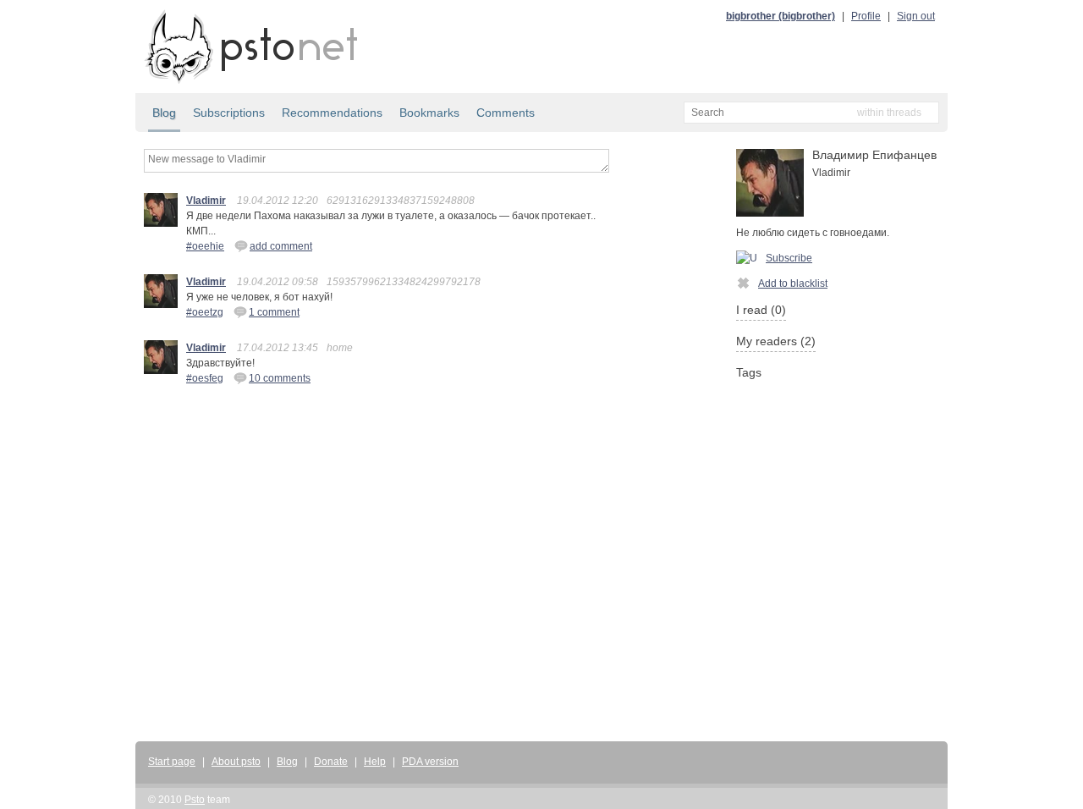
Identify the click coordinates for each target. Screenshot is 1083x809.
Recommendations (332, 112)
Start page (171, 762)
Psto (194, 800)
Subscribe (789, 258)
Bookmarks (429, 112)
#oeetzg (204, 312)
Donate (331, 762)
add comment (281, 246)
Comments (505, 112)
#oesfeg (204, 378)
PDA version (430, 762)
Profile (866, 16)
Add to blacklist (792, 283)
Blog (164, 112)
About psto (236, 762)
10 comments (280, 378)
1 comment (274, 312)
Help (375, 762)
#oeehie (205, 246)
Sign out (916, 16)
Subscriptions (229, 112)
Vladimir (206, 200)
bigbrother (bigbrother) (780, 16)
